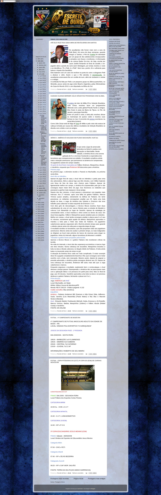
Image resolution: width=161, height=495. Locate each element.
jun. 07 (42, 87)
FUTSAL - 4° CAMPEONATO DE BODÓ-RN (65, 317)
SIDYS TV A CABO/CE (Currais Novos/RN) (115, 99)
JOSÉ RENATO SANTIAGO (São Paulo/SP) (116, 82)
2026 (39, 240)
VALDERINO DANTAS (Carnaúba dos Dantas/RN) (116, 57)
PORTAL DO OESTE (114, 43)
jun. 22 (42, 167)
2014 (39, 213)
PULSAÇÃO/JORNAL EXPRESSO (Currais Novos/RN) (114, 113)
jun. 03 (42, 78)
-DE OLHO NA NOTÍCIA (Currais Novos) (115, 71)
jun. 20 (42, 111)
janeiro (41, 63)
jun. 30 (42, 183)
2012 (39, 209)
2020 (39, 226)
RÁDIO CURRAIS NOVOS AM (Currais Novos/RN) (117, 64)
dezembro (41, 198)
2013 (39, 211)
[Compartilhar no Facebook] (94, 89)
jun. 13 (42, 98)
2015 (39, 215)
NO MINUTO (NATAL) (115, 136)
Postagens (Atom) (60, 482)
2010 (39, 204)
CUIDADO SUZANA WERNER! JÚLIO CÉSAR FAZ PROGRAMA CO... (43, 148)
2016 (39, 218)
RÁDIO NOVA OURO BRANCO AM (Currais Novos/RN (117, 46)
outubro (41, 192)
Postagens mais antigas (96, 478)
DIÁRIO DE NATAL (114, 138)
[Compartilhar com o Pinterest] (96, 89)
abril (40, 69)
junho (40, 74)
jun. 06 (42, 84)
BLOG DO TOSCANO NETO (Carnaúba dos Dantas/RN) (116, 89)
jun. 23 (42, 170)
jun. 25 (42, 174)
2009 (39, 202)
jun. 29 (42, 181)
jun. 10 (42, 93)
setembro (41, 190)
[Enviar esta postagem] (86, 89)
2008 (39, 61)
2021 (39, 229)
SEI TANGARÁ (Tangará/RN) (116, 48)
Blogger (93, 488)
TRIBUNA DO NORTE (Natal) (117, 140)
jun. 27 (42, 178)
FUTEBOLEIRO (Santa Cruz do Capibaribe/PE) (116, 51)
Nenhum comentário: (78, 89)
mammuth (80, 488)
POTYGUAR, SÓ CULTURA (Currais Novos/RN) (116, 146)
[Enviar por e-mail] (89, 89)
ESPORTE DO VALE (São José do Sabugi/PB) (116, 120)
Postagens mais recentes (59, 478)
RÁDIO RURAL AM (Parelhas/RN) (114, 92)
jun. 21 (42, 113)
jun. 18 (42, 107)
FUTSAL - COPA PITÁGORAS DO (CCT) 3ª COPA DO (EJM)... (43, 119)
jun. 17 (42, 104)
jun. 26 (42, 176)
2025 (39, 238)
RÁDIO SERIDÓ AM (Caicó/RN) (114, 96)
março (41, 67)
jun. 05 (42, 82)
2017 (39, 220)
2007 (39, 59)
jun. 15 (42, 100)
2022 (39, 231)
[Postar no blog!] (91, 89)
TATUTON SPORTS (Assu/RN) (114, 130)
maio (40, 71)
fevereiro (41, 65)
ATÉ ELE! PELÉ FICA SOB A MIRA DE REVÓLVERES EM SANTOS (74, 43)
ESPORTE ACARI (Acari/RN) (116, 76)
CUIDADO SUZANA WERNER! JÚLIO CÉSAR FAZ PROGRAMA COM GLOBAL (78, 96)
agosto (41, 188)
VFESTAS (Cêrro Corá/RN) (116, 149)
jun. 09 (42, 91)
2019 (39, 224)
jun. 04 (42, 80)
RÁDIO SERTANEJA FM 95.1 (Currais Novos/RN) (117, 102)
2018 (39, 222)
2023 (39, 233)
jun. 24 (42, 172)
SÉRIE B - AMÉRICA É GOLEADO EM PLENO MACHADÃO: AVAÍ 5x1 (74, 138)
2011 (39, 207)
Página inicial (78, 478)
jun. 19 (42, 109)
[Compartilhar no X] (92, 89)
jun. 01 (42, 76)
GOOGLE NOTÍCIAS (114, 41)
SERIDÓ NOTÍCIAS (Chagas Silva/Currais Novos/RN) (116, 105)
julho (40, 186)
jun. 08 (42, 89)
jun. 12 (42, 95)
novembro (41, 194)
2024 (39, 235)
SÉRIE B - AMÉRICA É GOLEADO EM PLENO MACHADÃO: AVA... (43, 136)
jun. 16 (42, 102)
